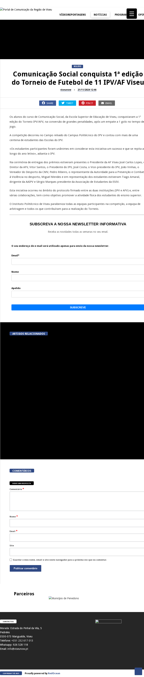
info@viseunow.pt (18, 648)
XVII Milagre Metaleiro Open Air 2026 (110, 53)
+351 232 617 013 (22, 640)
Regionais (7, 155)
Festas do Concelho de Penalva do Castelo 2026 (20, 53)
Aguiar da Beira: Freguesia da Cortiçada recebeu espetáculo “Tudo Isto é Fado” (115, 370)
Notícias (100, 14)
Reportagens (8, 45)
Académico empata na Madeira (115, 405)
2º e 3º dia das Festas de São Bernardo (111, 88)
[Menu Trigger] (132, 13)
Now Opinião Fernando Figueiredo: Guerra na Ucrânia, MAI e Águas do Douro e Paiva (111, 126)
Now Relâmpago (55, 116)
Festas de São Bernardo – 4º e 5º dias (65, 88)
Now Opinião (9, 81)
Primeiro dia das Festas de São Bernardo (20, 124)
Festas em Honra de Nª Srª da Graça (21, 163)
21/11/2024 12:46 (87, 89)
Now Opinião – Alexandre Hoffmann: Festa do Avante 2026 (20, 88)
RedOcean (54, 673)
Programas (122, 14)
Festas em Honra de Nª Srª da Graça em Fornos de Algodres (65, 29)
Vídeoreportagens (72, 14)
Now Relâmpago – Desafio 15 (65, 123)
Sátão (50, 81)
